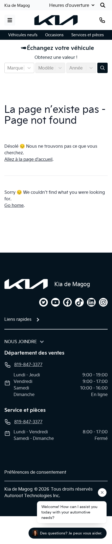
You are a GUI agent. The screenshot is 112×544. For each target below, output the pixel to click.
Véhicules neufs (23, 35)
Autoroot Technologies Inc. (32, 495)
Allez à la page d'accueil (28, 159)
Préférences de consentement (35, 472)
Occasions (54, 35)
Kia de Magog (17, 5)
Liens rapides (18, 319)
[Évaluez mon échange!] (102, 68)
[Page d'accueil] (26, 284)
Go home (14, 205)
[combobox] (7, 68)
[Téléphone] (102, 20)
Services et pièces (87, 35)
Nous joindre (20, 341)
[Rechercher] (103, 5)
